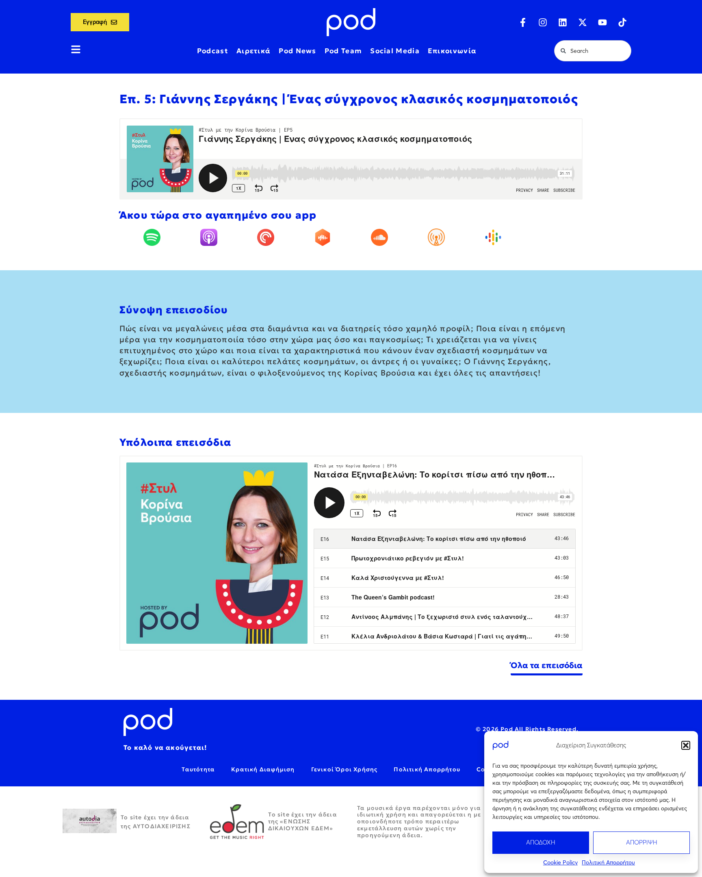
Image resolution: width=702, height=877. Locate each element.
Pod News (297, 50)
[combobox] (592, 50)
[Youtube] (602, 22)
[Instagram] (543, 22)
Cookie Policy (560, 862)
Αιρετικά (253, 50)
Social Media (395, 50)
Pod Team (343, 50)
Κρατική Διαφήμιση (263, 769)
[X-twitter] (583, 22)
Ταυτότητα (198, 769)
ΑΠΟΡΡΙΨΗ (641, 842)
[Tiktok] (622, 22)
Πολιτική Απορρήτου (608, 862)
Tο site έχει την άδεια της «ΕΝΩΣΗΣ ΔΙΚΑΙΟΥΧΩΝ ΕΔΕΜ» (302, 821)
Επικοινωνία (452, 50)
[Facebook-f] (523, 22)
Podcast (212, 50)
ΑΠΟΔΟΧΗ (540, 842)
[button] (686, 745)
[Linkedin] (563, 22)
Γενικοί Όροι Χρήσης (344, 769)
